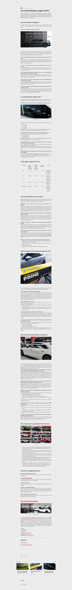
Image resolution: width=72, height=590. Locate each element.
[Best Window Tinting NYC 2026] (36, 566)
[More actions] (50, 8)
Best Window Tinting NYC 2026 (36, 572)
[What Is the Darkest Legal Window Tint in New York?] (22, 566)
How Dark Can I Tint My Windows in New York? (48, 572)
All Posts (17, 2)
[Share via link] (27, 554)
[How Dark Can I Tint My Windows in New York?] (50, 566)
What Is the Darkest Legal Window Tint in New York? (22, 572)
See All (55, 561)
